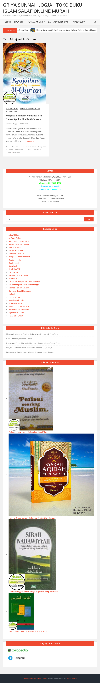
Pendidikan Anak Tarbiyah (19, 306)
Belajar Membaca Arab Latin (20, 257)
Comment (16, 153)
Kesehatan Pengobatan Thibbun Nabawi (24, 281)
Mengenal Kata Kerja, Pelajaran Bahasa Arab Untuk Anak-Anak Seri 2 (32, 334)
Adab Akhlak (14, 235)
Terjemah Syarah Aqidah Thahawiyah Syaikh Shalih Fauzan (32, 518)
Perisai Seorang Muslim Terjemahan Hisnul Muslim (29, 432)
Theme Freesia (71, 678)
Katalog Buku (78, 22)
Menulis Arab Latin (16, 300)
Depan (8, 22)
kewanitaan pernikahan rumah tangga (24, 285)
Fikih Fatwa (13, 272)
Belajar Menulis (15, 260)
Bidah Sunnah (14, 263)
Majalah (12, 294)
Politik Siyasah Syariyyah (19, 309)
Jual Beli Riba (14, 278)
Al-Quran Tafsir (12, 108)
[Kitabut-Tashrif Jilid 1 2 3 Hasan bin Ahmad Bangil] (21, 611)
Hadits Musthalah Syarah (19, 275)
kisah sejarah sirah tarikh (19, 288)
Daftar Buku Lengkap (58, 22)
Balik (7, 147)
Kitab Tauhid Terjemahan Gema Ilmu (20, 339)
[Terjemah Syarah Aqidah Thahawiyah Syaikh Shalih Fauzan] (51, 475)
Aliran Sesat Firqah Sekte (19, 241)
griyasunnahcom (53, 189)
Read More (29, 141)
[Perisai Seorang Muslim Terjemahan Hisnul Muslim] (31, 398)
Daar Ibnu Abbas (12, 112)
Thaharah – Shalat (16, 316)
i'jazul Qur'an (31, 147)
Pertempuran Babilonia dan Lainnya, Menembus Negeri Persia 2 (30, 352)
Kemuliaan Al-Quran (23, 150)
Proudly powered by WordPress (34, 678)
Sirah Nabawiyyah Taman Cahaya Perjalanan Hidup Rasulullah (33, 591)
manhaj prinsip (14, 297)
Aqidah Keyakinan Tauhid (30, 108)
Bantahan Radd (15, 247)
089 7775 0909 (54, 183)
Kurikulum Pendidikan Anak (20, 291)
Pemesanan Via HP (36, 22)
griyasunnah (54, 186)
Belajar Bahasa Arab (17, 250)
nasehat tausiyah (15, 303)
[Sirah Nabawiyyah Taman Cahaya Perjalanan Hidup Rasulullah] (32, 554)
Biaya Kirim (19, 22)
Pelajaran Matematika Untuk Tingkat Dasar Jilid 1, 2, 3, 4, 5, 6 (29, 348)
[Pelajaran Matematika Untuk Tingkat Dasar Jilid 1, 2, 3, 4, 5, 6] (87, 30)
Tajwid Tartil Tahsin (16, 312)
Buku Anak (13, 266)
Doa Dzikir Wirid (15, 269)
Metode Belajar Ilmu (17, 254)
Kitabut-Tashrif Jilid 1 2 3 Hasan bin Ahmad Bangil (28, 631)
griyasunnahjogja (11, 124)
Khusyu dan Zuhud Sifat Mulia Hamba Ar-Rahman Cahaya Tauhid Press (53, 30)
